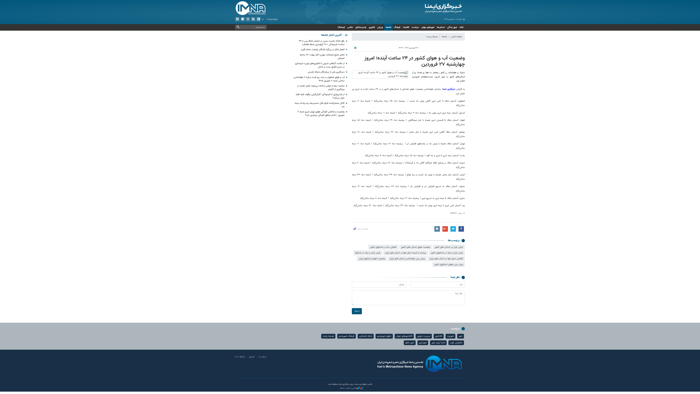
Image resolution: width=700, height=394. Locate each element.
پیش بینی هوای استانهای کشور (448, 264)
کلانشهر (438, 336)
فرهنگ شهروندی (346, 336)
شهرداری (423, 343)
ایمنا (428, 8)
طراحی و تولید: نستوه (348, 388)
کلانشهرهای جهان (404, 336)
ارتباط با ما (240, 357)
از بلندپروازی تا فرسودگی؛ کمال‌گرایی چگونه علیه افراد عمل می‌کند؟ (320, 96)
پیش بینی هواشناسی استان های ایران (407, 258)
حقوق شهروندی (384, 336)
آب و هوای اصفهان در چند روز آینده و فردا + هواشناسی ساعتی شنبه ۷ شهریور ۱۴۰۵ (319, 79)
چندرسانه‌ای (360, 27)
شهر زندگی (452, 27)
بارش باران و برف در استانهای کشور (447, 253)
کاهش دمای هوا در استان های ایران (446, 258)
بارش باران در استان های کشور (449, 247)
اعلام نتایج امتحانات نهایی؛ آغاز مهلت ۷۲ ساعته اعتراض (322, 56)
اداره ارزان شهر (438, 343)
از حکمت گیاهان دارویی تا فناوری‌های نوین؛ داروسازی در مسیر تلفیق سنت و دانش (320, 65)
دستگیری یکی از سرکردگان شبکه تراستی (326, 72)
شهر (460, 336)
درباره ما (263, 357)
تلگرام (242, 19)
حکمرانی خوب (456, 343)
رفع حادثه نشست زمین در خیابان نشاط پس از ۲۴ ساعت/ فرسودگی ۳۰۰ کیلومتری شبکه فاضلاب (322, 42)
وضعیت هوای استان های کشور (415, 247)
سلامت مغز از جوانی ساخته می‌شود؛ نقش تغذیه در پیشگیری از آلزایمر (321, 87)
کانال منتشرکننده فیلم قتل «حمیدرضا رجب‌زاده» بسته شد (320, 105)
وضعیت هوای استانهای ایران (372, 258)
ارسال (356, 311)
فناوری (372, 27)
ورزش (380, 27)
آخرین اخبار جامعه (331, 35)
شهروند (450, 336)
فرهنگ (397, 27)
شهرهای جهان (427, 27)
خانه (462, 27)
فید (253, 19)
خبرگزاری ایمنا (449, 89)
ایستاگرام (248, 19)
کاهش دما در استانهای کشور (383, 247)
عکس (350, 27)
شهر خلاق (409, 343)
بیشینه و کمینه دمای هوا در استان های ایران (405, 253)
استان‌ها (441, 27)
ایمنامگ (341, 27)
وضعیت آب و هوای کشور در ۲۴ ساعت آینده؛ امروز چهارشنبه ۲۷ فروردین (414, 61)
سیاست (415, 27)
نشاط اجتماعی (365, 336)
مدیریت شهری (423, 336)
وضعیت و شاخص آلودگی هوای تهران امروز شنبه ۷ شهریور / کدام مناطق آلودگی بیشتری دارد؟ (321, 113)
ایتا (237, 19)
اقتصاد (406, 27)
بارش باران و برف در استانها (367, 253)
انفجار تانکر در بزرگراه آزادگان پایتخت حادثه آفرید (323, 49)
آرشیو (258, 19)
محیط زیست (432, 36)
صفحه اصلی (456, 36)
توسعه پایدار (328, 336)
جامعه (388, 27)
